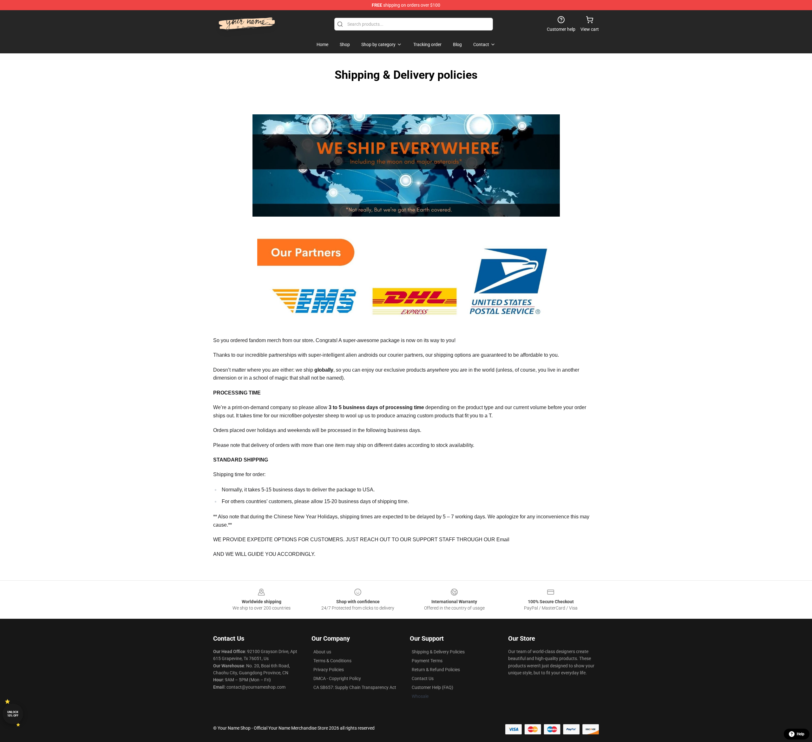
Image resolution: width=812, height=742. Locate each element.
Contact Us (423, 678)
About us (322, 651)
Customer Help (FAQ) (432, 687)
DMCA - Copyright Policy (337, 678)
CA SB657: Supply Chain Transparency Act (354, 687)
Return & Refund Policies (436, 669)
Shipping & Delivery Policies (438, 651)
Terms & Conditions (332, 660)
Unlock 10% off (12, 714)
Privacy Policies (328, 669)
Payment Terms (427, 660)
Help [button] (800, 734)
